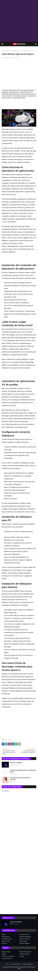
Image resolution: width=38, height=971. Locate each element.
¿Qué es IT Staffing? (16, 762)
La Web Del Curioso (7, 939)
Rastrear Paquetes (24, 943)
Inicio (7, 964)
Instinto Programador (25, 936)
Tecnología (13, 50)
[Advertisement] (19, 21)
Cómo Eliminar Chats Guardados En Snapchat (20, 778)
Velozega (4, 943)
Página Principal (6, 50)
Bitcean (4, 934)
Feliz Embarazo (6, 936)
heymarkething (6, 57)
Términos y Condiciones (8, 956)
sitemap (4, 954)
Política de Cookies (24, 954)
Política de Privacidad (25, 952)
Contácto (21, 956)
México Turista (6, 941)
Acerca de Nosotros (7, 958)
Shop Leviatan (23, 941)
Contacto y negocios (27, 964)
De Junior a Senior (24, 934)
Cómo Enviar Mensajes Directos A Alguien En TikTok (23, 771)
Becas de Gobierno (24, 939)
